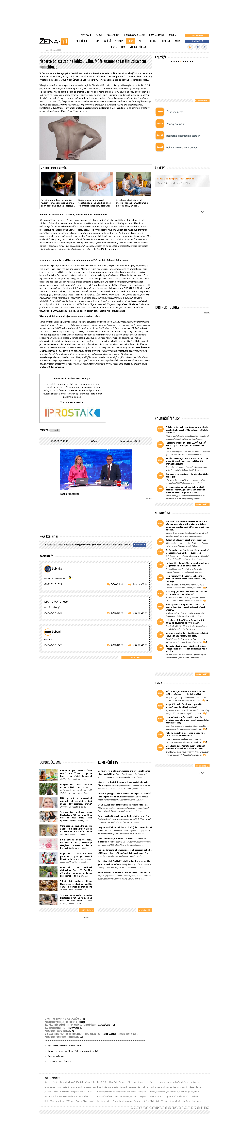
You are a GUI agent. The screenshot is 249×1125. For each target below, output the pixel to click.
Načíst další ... (137, 657)
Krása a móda (156, 35)
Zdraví (130, 41)
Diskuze (166, 41)
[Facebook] (204, 47)
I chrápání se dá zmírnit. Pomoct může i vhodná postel (121, 1082)
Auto (141, 41)
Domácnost (113, 35)
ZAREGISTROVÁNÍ (82, 544)
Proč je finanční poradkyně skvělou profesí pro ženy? (67, 1096)
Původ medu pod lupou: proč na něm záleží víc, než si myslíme (176, 1096)
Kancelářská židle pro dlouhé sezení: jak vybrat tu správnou (123, 1096)
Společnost (82, 41)
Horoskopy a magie (134, 35)
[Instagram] (197, 47)
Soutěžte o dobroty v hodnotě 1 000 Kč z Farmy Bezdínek (182, 92)
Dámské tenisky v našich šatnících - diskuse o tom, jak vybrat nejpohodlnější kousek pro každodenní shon (123, 1086)
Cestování (86, 35)
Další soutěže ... (202, 100)
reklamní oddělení (108, 1033)
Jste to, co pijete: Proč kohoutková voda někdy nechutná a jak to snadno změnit (123, 1101)
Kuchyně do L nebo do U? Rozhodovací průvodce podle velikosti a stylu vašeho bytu (176, 1086)
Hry (123, 47)
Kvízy (177, 41)
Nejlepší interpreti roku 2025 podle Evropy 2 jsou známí (69, 1101)
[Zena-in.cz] (55, 41)
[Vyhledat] (190, 47)
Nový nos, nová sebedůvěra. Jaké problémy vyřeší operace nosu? (176, 1082)
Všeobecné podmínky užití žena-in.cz (64, 1045)
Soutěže (153, 41)
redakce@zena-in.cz (106, 1024)
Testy (96, 41)
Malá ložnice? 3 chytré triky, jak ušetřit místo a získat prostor (176, 1101)
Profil (113, 47)
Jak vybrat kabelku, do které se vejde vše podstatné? (68, 1091)
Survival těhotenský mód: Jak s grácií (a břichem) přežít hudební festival (70, 1082)
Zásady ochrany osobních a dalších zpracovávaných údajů (73, 1051)
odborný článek (133, 441)
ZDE (84, 1018)
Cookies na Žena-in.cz (57, 1056)
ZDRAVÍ (55, 430)
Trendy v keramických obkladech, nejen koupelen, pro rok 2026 (176, 1091)
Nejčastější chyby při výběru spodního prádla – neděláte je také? (123, 1091)
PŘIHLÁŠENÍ (97, 544)
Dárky (99, 35)
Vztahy (119, 41)
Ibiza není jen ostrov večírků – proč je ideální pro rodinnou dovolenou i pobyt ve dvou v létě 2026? (70, 1086)
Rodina (172, 35)
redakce (81, 1021)
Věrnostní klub (138, 47)
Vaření (107, 41)
